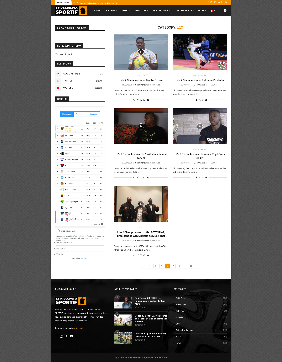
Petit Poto (201, 298)
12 (191, 266)
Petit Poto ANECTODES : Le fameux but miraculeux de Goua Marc (150, 301)
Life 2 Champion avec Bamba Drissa (141, 80)
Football (110, 11)
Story (201, 336)
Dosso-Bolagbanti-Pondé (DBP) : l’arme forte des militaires (151, 335)
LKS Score (84, 258)
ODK (201, 324)
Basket (125, 11)
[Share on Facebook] (138, 100)
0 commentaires (142, 85)
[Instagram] (211, 2)
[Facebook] (207, 2)
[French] (212, 11)
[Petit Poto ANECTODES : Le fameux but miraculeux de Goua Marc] (123, 302)
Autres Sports (184, 11)
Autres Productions (201, 330)
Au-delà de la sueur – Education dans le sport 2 (99, 2)
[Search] (225, 23)
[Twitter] (215, 2)
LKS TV (201, 11)
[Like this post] (134, 100)
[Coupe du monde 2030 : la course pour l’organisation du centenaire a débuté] (123, 320)
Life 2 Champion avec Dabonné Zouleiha (200, 80)
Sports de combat (162, 11)
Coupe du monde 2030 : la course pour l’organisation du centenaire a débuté (151, 319)
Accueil (97, 11)
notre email (78, 328)
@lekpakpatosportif (64, 54)
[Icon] (141, 52)
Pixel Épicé (162, 357)
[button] (75, 2)
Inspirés (201, 317)
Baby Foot (201, 311)
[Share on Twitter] (141, 99)
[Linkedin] (222, 2)
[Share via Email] (148, 100)
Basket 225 (201, 304)
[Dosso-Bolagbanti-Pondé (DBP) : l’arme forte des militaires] (123, 338)
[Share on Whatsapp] (144, 100)
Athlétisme (140, 11)
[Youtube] (219, 2)
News (201, 343)
